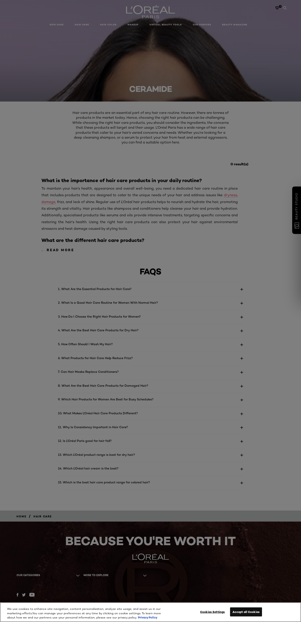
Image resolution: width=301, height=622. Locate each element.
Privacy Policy (147, 617)
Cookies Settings (212, 611)
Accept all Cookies (246, 611)
